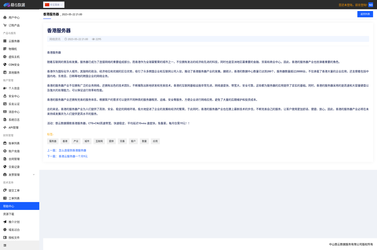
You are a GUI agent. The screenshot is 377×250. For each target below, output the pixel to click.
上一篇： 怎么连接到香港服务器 (66, 150)
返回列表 (365, 14)
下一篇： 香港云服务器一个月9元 (67, 156)
